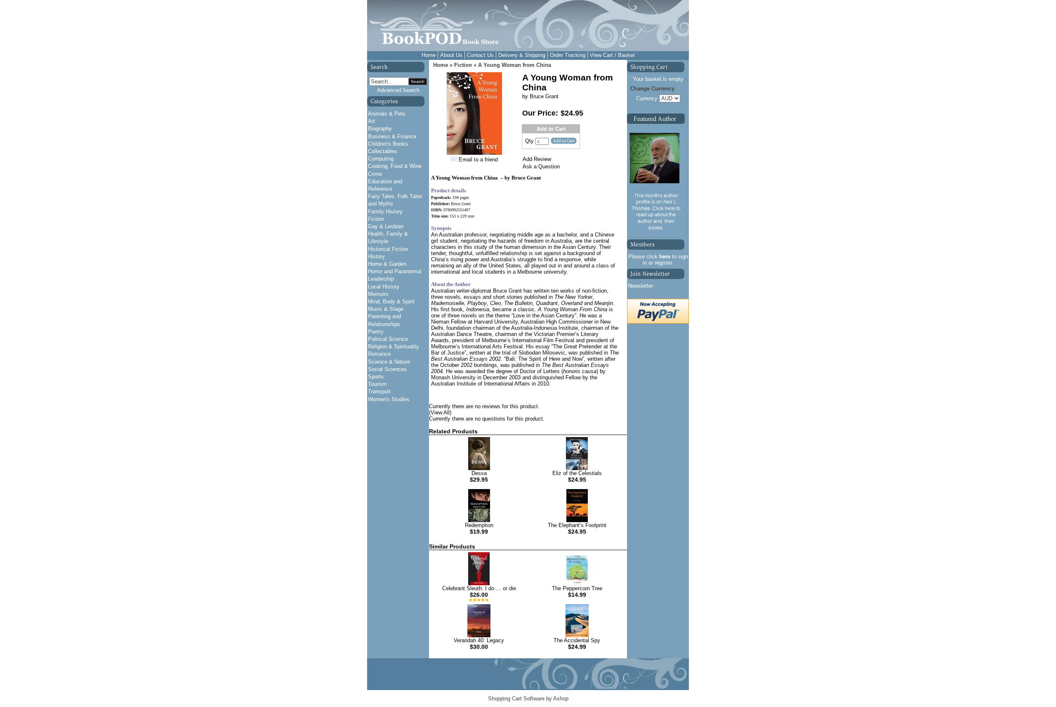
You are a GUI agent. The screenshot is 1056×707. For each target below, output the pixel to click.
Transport (379, 391)
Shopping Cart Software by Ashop (528, 698)
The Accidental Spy (577, 640)
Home (429, 55)
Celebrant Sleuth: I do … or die (479, 588)
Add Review (537, 159)
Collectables (382, 151)
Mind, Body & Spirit (391, 301)
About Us (451, 55)
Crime (375, 174)
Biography (380, 128)
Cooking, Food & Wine (395, 166)
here (664, 256)
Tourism (377, 384)
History (376, 256)
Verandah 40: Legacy (479, 640)
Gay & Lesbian (385, 226)
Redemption (479, 525)
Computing (381, 159)
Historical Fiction (388, 249)
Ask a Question (541, 166)
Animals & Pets (386, 114)
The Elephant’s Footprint (577, 525)
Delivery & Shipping (521, 55)
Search (417, 81)
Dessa (479, 473)
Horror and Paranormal (395, 271)
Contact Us (480, 55)
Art (371, 121)
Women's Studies (389, 399)
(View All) (440, 412)
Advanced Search (398, 90)
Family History (385, 211)
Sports (376, 377)
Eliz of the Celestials (577, 473)
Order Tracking (567, 55)
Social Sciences (387, 369)
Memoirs (378, 294)
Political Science (388, 339)
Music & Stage (385, 309)
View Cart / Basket (612, 55)
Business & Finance (392, 136)
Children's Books (388, 144)
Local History (383, 287)
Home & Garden (387, 264)
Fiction (376, 219)
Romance (379, 354)
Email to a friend (478, 159)
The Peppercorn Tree (577, 588)
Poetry (376, 332)
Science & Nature (389, 362)
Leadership (381, 279)
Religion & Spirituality (393, 346)
